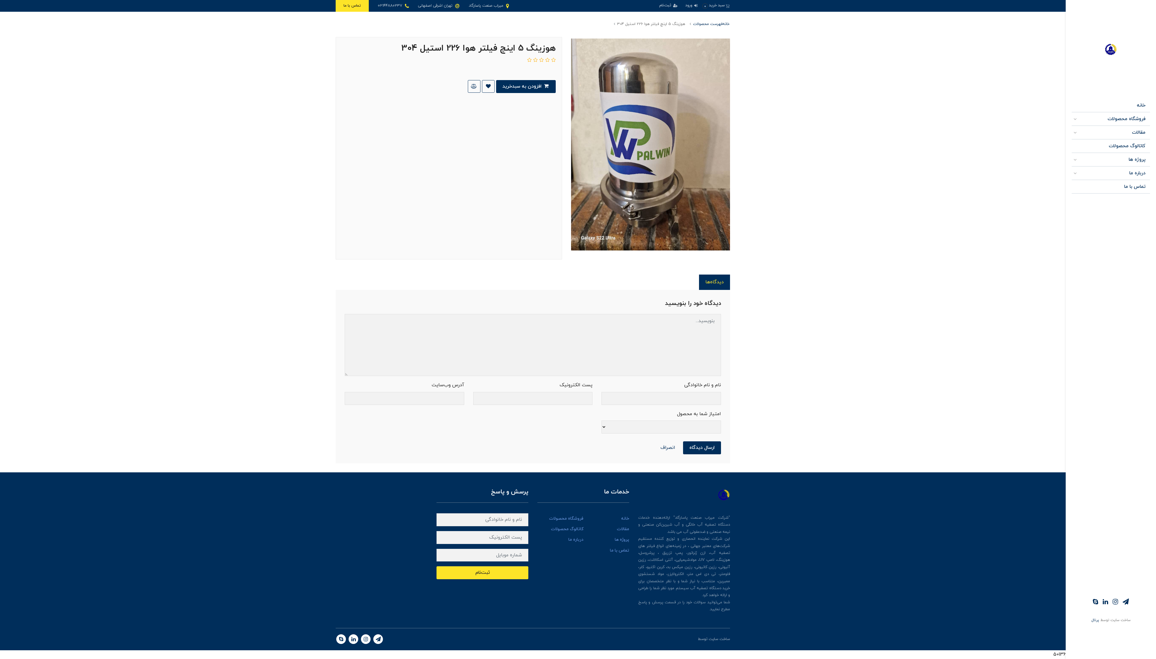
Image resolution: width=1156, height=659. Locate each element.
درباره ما (1137, 173)
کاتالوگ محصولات (1127, 146)
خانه (1141, 105)
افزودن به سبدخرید (522, 86)
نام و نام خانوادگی (702, 385)
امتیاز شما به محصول (699, 414)
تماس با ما (352, 5)
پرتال (1095, 620)
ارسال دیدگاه (702, 447)
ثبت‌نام (666, 5)
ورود (689, 5)
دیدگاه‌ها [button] (714, 282)
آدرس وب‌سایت (448, 385)
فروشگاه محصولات (1126, 119)
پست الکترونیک (576, 385)
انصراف (667, 447)
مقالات (1138, 132)
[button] (716, 5)
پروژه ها (1137, 159)
